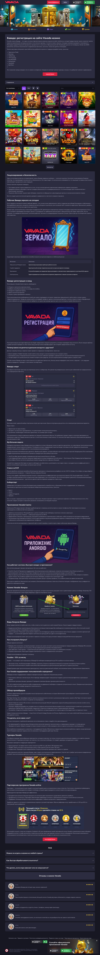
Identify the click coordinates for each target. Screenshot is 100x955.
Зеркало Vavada (50, 74)
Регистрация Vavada (50, 839)
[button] (2, 15)
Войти (65, 2)
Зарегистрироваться (53, 2)
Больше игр (50, 167)
